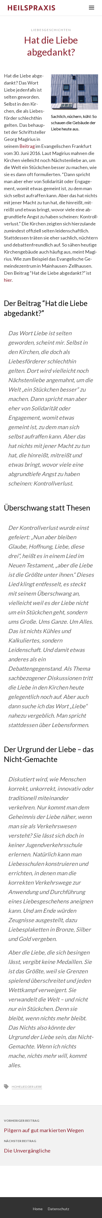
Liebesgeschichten (51, 30)
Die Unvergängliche (27, 1150)
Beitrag (27, 146)
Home (38, 1209)
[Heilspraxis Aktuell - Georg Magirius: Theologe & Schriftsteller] (44, 8)
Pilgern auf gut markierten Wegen (44, 1130)
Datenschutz (58, 1209)
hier (8, 280)
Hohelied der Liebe (27, 1087)
